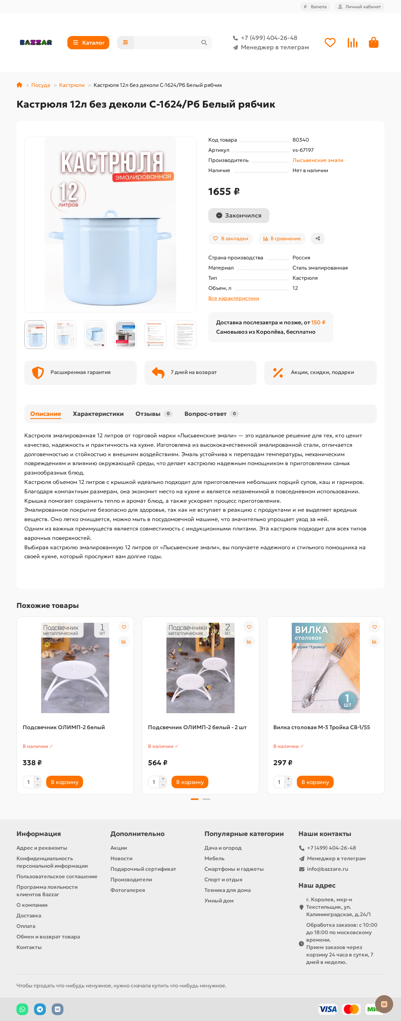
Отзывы (152, 413)
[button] (25, 334)
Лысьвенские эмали (318, 160)
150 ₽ (318, 322)
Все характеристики (233, 298)
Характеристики (98, 413)
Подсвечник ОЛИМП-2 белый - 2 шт (197, 727)
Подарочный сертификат (143, 869)
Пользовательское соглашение (57, 876)
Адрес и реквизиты (41, 848)
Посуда (40, 85)
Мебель (214, 858)
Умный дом (219, 900)
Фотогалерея (127, 890)
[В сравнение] (124, 641)
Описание (45, 413)
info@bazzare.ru (327, 869)
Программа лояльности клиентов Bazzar (47, 891)
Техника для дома (227, 890)
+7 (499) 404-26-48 (269, 37)
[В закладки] (124, 627)
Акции (118, 848)
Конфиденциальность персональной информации (52, 862)
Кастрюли (72, 85)
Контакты (29, 947)
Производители (131, 879)
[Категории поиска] (125, 42)
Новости (121, 858)
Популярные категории (244, 834)
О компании (31, 905)
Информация (38, 834)
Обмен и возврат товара (48, 936)
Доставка (28, 915)
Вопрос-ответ (210, 413)
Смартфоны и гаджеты (234, 869)
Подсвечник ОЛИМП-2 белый (64, 727)
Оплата (25, 926)
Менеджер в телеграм (275, 47)
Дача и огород (223, 848)
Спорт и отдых (223, 879)
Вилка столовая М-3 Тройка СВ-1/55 (321, 727)
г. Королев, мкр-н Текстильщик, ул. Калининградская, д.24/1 (338, 907)
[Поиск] (204, 42)
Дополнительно (137, 834)
